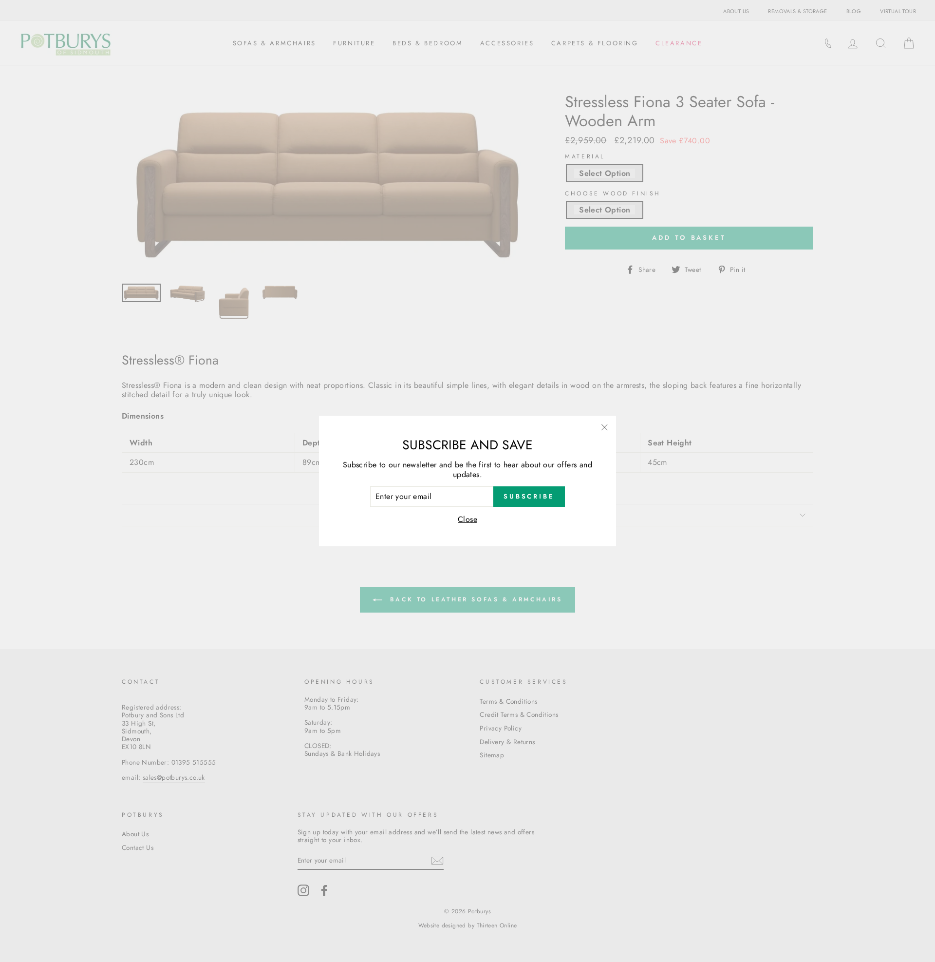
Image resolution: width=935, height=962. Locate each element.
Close (467, 519)
